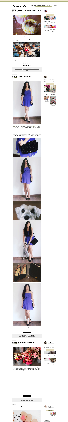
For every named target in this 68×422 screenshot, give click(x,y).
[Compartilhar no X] (26, 63)
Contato (50, 5)
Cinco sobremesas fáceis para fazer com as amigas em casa (47, 30)
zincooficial (33, 327)
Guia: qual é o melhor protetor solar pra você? (47, 420)
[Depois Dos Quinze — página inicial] (21, 5)
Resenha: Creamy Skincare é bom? (53, 416)
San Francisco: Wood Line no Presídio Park (53, 95)
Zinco (15, 126)
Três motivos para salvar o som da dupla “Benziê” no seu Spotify (53, 363)
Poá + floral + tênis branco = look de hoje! (47, 101)
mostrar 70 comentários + (27, 65)
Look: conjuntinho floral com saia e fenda (47, 94)
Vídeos (32, 5)
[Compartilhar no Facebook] (24, 63)
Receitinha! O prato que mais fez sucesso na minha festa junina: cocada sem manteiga (47, 22)
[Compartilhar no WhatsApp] (30, 63)
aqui (33, 126)
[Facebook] (52, 5)
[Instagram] (55, 5)
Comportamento (39, 5)
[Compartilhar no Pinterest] (28, 63)
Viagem (35, 5)
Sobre (47, 5)
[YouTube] (54, 5)
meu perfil (32, 390)
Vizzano (14, 131)
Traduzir (56, 5)
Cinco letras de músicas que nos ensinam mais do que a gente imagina (47, 363)
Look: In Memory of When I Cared (53, 105)
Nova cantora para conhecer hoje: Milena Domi (53, 355)
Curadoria (44, 5)
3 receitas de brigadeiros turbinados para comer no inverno (53, 22)
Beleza (14, 404)
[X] (53, 5)
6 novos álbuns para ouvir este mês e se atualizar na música (47, 356)
